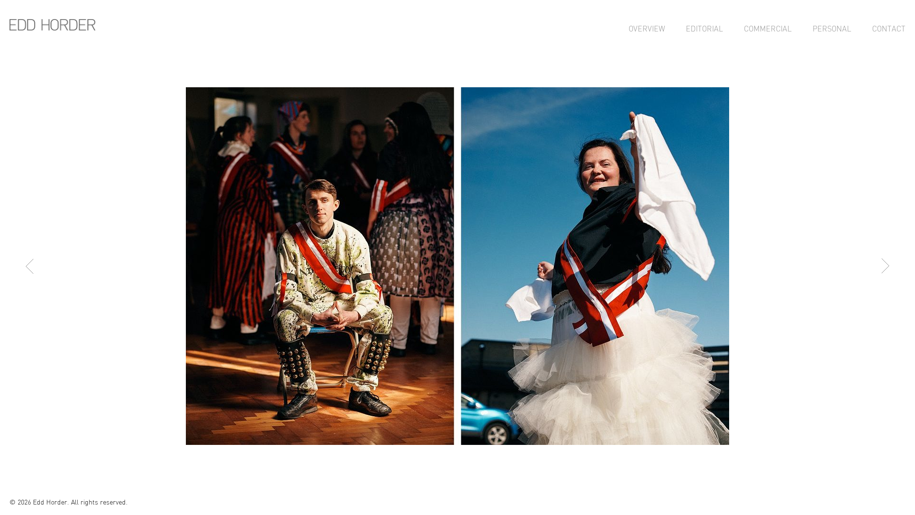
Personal (832, 28)
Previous (29, 266)
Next (885, 266)
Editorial (704, 28)
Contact (888, 28)
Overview (647, 28)
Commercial (768, 28)
